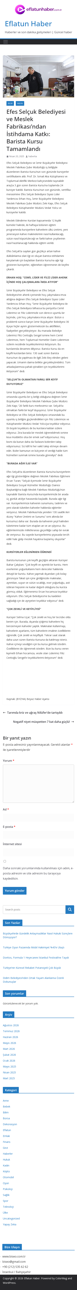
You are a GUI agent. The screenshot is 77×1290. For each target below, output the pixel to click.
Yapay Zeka (9, 1224)
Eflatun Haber (28, 23)
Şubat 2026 (9, 1054)
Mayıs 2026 (9, 1043)
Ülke (5, 1212)
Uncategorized (11, 1218)
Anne (6, 1100)
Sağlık (6, 1195)
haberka (32, 156)
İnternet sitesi (12, 844)
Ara (70, 909)
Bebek (6, 1106)
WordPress (9, 1282)
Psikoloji (8, 1189)
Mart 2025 (9, 1078)
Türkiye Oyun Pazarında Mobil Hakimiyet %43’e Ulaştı (33, 947)
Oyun (6, 1183)
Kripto (6, 1171)
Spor (5, 1200)
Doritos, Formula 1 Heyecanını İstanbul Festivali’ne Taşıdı (36, 957)
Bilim (10, 103)
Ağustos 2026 (11, 1025)
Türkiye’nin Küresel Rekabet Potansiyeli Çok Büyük (32, 967)
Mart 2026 (9, 1049)
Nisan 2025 (9, 1072)
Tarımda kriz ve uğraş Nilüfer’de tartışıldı (34, 713)
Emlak (6, 1136)
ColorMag (61, 1278)
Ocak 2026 (9, 1060)
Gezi (5, 1147)
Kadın (20, 103)
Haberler (8, 1153)
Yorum (8, 761)
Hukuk (6, 1159)
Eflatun (7, 1130)
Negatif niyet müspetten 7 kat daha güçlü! (41, 722)
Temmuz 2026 (11, 1031)
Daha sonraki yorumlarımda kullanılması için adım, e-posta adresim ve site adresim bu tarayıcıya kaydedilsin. (38, 873)
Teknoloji (8, 1206)
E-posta (9, 827)
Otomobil (8, 1177)
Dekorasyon (10, 1124)
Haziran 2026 (10, 1037)
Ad (6, 809)
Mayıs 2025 (9, 1066)
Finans (6, 1142)
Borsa (6, 1118)
